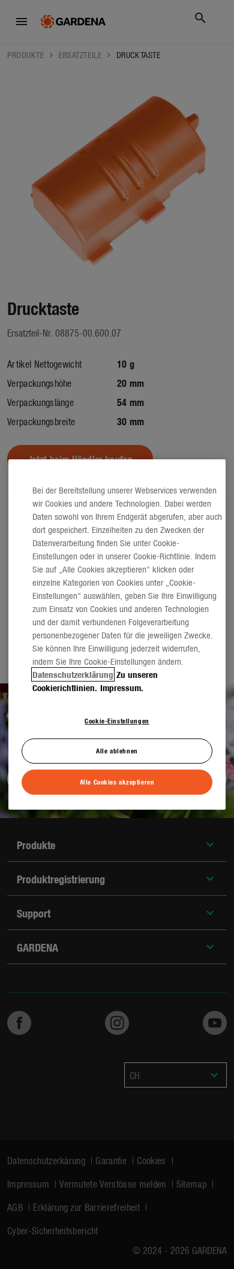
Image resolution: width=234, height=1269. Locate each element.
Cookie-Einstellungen (117, 720)
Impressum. (121, 687)
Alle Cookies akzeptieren (117, 781)
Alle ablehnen (116, 751)
